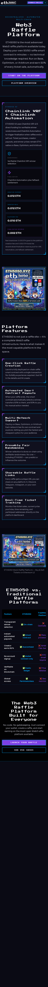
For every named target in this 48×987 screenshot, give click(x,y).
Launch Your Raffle (24, 742)
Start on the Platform (24, 75)
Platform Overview (24, 83)
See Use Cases (24, 750)
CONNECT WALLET (35, 2)
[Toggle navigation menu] (45, 2)
